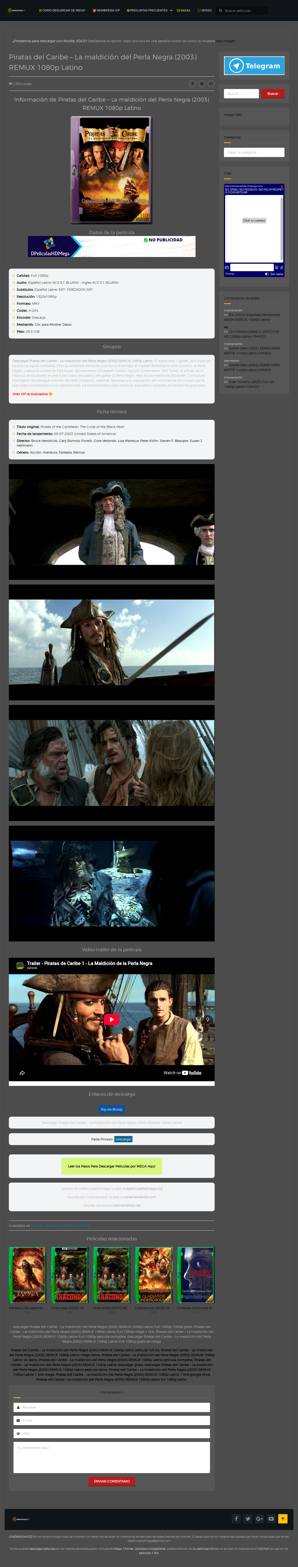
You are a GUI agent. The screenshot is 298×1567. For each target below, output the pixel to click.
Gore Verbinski (105, 441)
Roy (226, 327)
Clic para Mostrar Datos (53, 324)
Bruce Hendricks (44, 441)
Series (206, 10)
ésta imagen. (226, 41)
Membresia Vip (108, 10)
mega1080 (233, 115)
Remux (79, 452)
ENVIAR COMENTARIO (112, 1481)
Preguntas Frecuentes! (148, 10)
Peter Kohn (149, 441)
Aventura (50, 452)
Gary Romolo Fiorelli (75, 441)
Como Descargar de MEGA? (63, 10)
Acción (35, 452)
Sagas (185, 10)
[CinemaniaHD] (16, 6)
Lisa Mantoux (128, 441)
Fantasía (65, 452)
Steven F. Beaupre (174, 441)
